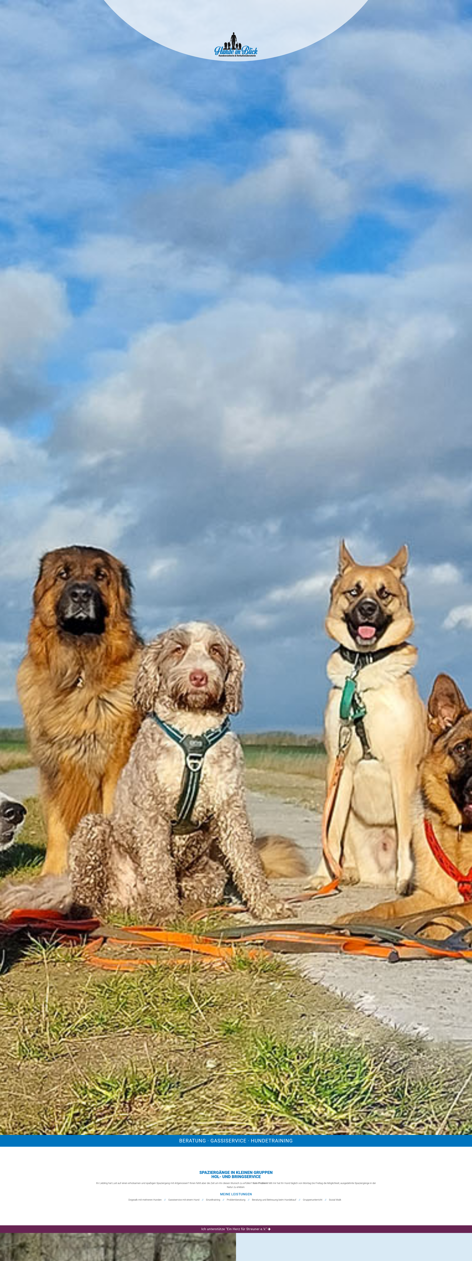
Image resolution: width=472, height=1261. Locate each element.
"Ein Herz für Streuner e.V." (246, 1229)
